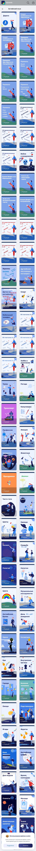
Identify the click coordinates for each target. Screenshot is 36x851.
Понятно (25, 845)
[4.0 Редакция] (27, 34)
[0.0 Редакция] (9, 402)
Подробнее (10, 845)
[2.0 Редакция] (27, 655)
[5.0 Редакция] (9, 34)
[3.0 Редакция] (27, 195)
